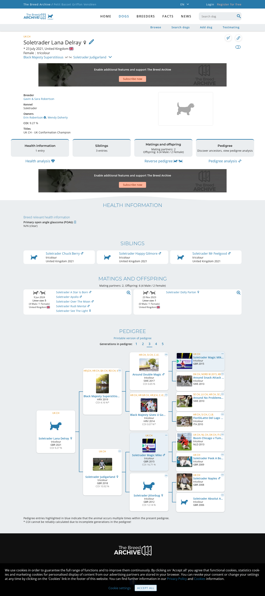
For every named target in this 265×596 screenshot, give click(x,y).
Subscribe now (132, 79)
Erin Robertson (33, 117)
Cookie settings (119, 588)
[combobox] (220, 16)
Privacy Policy (177, 579)
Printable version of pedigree (133, 338)
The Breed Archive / (38, 4)
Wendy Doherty (58, 117)
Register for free (229, 4)
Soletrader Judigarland (89, 57)
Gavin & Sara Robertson (38, 99)
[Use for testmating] (228, 38)
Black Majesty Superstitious (43, 57)
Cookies (199, 579)
